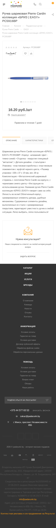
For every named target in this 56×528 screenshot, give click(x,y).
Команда (28, 305)
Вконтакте (21, 436)
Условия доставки (28, 340)
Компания (28, 295)
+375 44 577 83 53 (19, 410)
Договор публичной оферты (28, 344)
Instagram (35, 436)
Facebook (28, 436)
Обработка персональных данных (28, 352)
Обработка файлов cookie (28, 348)
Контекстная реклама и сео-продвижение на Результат (28, 513)
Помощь (28, 362)
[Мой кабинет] (45, 4)
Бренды (28, 285)
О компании (28, 301)
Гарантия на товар (28, 336)
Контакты (28, 317)
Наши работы (28, 387)
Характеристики (34, 141)
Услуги (28, 279)
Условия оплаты (28, 332)
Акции (28, 274)
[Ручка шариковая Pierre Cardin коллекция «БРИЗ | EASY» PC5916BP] (28, 78)
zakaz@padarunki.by (30, 416)
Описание (11, 141)
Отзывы (28, 313)
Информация (28, 326)
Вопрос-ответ (28, 380)
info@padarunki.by (27, 499)
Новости (28, 309)
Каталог (28, 268)
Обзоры (28, 383)
